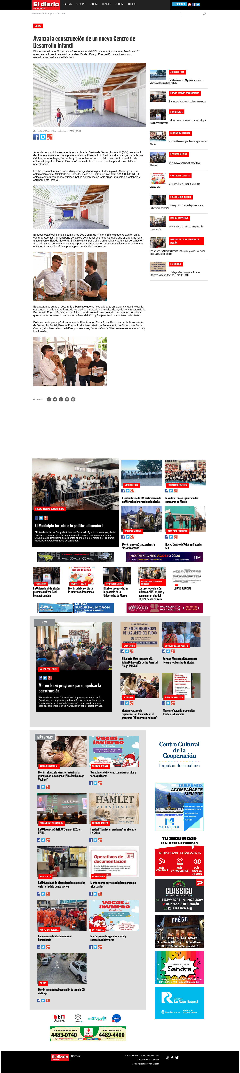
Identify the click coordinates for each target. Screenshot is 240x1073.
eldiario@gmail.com (150, 1063)
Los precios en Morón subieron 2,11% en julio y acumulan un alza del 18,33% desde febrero (177, 252)
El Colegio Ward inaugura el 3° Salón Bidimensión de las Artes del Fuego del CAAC (175, 273)
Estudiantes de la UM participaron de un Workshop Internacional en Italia (176, 81)
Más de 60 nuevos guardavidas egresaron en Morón (178, 143)
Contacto (75, 1055)
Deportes (106, 4)
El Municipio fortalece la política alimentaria (187, 101)
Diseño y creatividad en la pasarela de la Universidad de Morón (176, 206)
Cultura (119, 4)
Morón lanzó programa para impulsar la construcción (176, 228)
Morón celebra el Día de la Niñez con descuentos (175, 185)
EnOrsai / (68, 4)
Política (93, 4)
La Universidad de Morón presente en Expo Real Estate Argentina (178, 121)
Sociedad (81, 4)
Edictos (131, 4)
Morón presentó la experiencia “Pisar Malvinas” (175, 164)
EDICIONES (180, 4)
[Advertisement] (14, 70)
